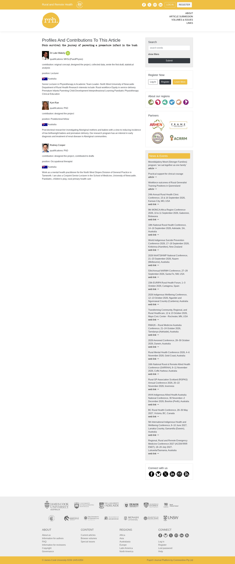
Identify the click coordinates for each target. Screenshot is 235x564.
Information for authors (53, 538)
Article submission (181, 16)
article (151, 168)
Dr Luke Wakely (58, 53)
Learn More (179, 82)
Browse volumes (89, 538)
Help (160, 551)
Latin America (126, 548)
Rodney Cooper (57, 145)
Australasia (125, 541)
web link (152, 204)
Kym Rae (54, 103)
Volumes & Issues (182, 20)
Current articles (88, 535)
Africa (122, 535)
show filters (153, 54)
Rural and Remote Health (57, 4)
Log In (170, 5)
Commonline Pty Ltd (183, 560)
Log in (161, 541)
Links (190, 23)
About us (46, 535)
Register (184, 5)
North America (126, 551)
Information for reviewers (54, 545)
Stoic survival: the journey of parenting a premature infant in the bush (89, 45)
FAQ (44, 541)
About (189, 13)
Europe (123, 545)
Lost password (165, 548)
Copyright (46, 548)
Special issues (88, 541)
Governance (48, 551)
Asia (122, 538)
